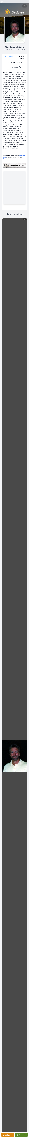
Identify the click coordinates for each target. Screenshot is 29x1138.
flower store (7, 159)
